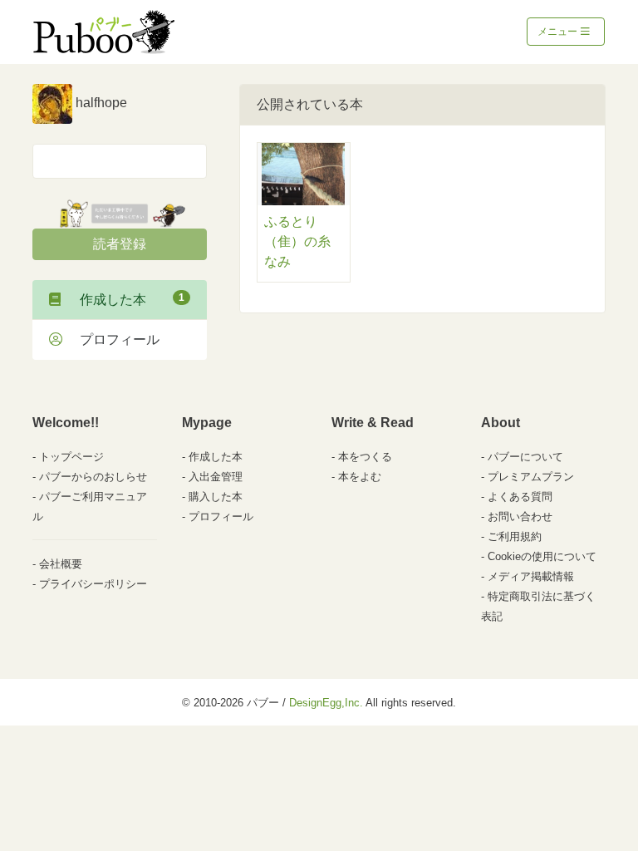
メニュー (558, 31)
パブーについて (525, 456)
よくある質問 (520, 496)
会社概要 (60, 564)
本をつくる (365, 456)
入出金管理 (216, 476)
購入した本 (216, 496)
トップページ (71, 456)
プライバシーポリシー (93, 584)
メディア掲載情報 (531, 576)
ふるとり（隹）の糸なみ (297, 241)
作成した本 (125, 299)
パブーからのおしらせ (93, 476)
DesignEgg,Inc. (326, 702)
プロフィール (113, 339)
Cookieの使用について (542, 556)
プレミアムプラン (531, 476)
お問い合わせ (520, 516)
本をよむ (359, 476)
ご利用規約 (515, 536)
